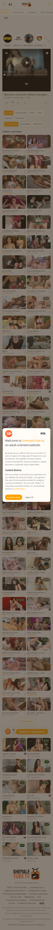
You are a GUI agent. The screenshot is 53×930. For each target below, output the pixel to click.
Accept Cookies (13, 497)
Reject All (29, 497)
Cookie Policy (19, 488)
